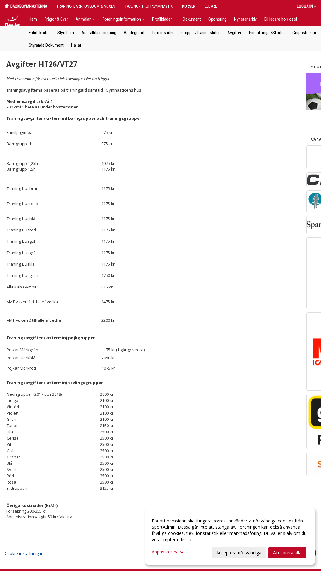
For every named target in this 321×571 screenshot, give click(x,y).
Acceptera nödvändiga (238, 553)
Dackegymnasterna (27, 6)
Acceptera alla (287, 553)
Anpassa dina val (169, 552)
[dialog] (230, 536)
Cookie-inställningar (24, 553)
